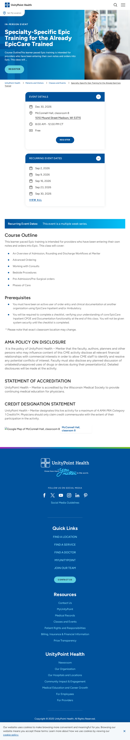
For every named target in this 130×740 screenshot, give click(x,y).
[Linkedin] (77, 495)
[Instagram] (69, 495)
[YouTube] (61, 495)
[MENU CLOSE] (123, 5)
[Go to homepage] (18, 5)
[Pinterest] (85, 495)
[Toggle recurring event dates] (98, 158)
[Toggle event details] (98, 96)
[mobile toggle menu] (115, 5)
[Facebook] (44, 495)
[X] (52, 495)
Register (65, 140)
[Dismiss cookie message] (124, 731)
